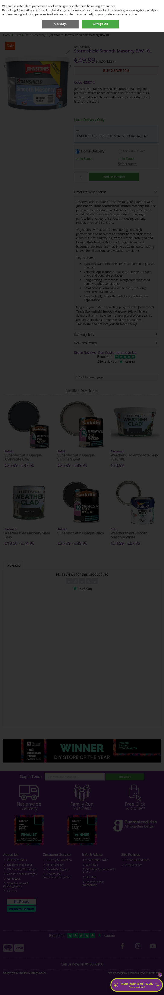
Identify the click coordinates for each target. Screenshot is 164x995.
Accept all (100, 24)
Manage (60, 24)
